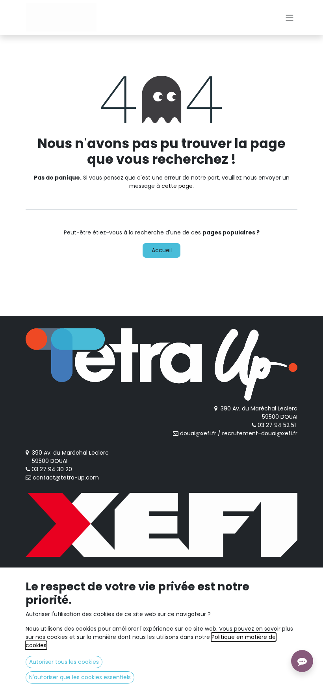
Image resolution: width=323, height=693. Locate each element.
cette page (177, 186)
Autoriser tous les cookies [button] (64, 662)
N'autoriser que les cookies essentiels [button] (80, 677)
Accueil (162, 250)
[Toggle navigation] (289, 17)
